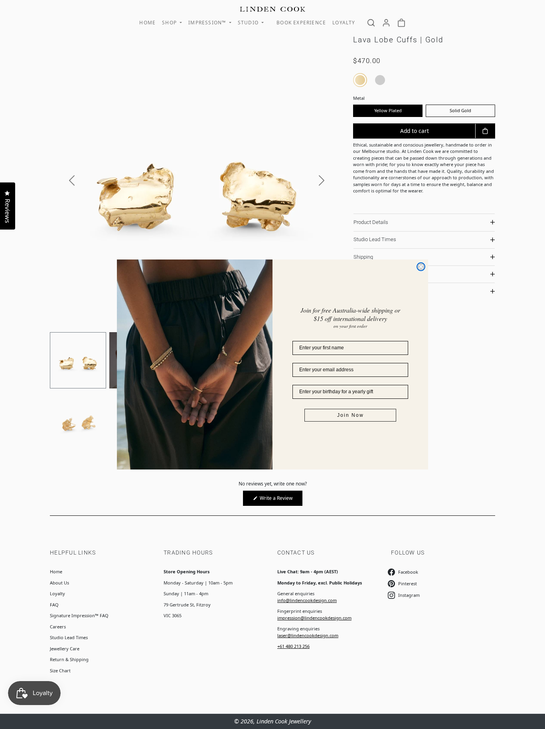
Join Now (350, 415)
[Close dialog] (421, 267)
